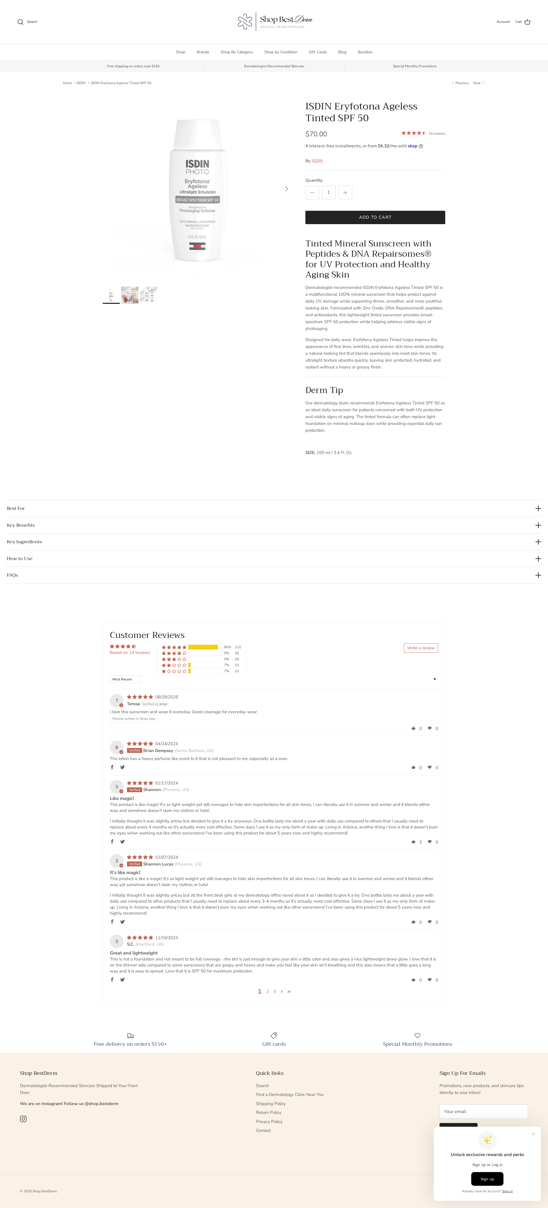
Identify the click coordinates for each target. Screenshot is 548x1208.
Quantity (314, 180)
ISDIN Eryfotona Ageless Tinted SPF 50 (121, 82)
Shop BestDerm (45, 1191)
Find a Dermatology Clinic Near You (289, 1094)
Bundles (365, 52)
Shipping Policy (271, 1103)
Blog (342, 52)
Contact (263, 1130)
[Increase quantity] (345, 192)
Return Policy (268, 1112)
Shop (180, 52)
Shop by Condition (280, 52)
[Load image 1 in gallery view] (198, 186)
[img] (140, 697)
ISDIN (81, 82)
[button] (174, 647)
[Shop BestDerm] (274, 22)
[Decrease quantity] (312, 192)
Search (262, 1086)
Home (67, 82)
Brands (203, 52)
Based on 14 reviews (130, 652)
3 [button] (274, 991)
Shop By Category (237, 52)
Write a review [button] (421, 648)
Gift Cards (318, 52)
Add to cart (375, 217)
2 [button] (267, 991)
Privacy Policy (269, 1121)
